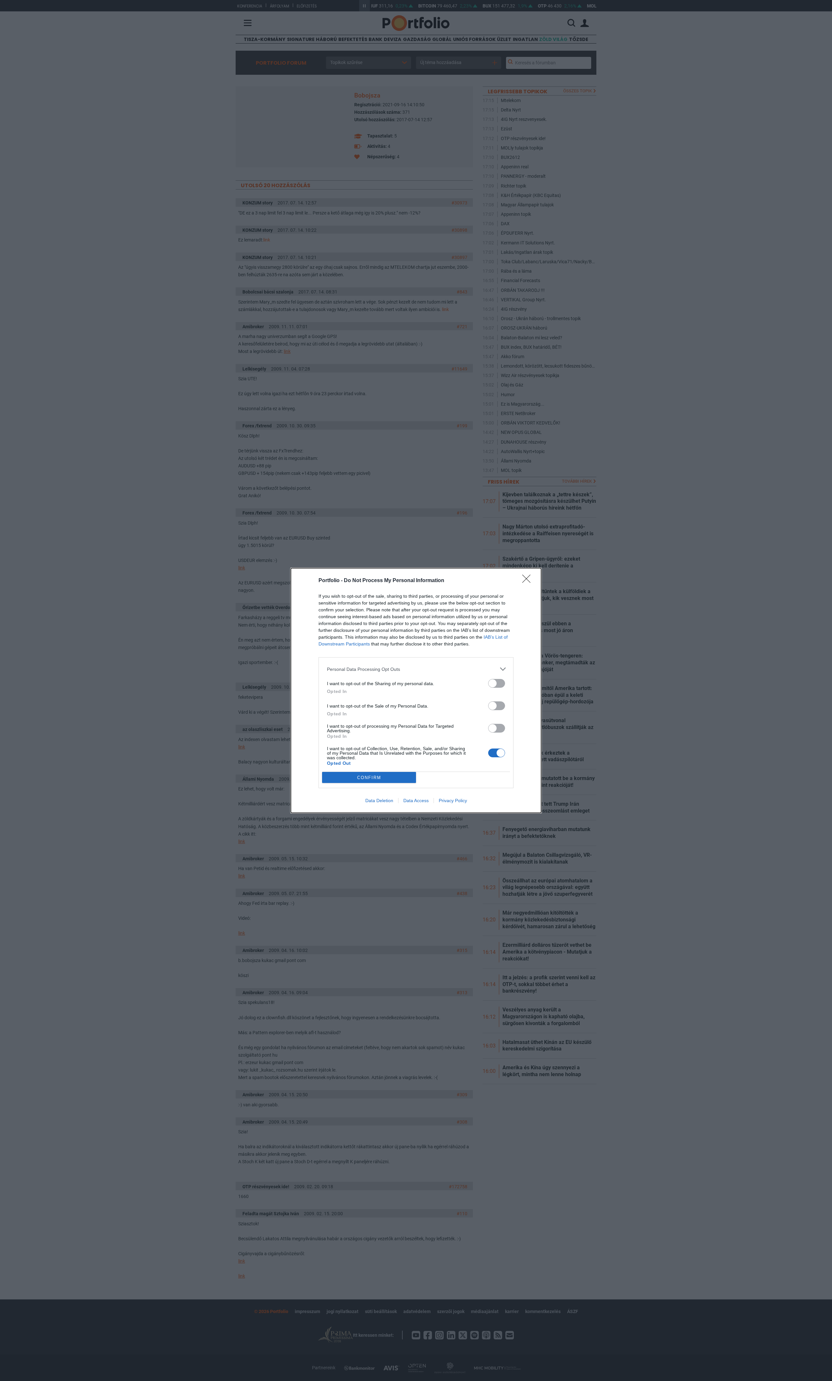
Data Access (416, 800)
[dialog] (416, 690)
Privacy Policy (453, 800)
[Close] (528, 581)
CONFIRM (369, 777)
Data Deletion (379, 800)
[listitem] (416, 669)
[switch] (496, 683)
